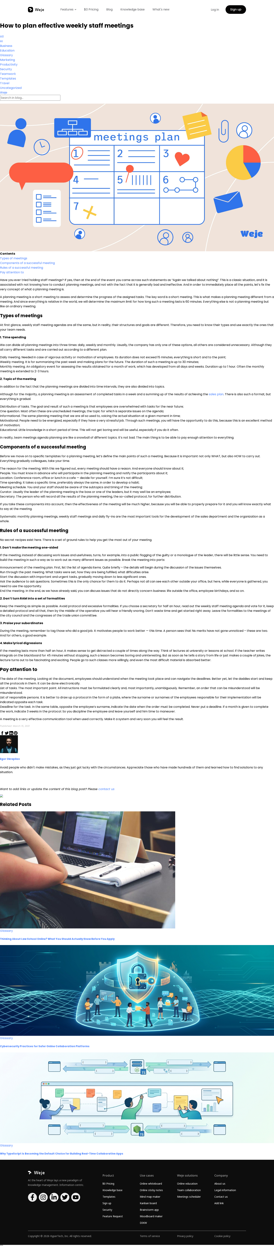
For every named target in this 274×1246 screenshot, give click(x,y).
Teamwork (8, 74)
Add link (219, 1203)
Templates (8, 78)
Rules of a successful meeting (22, 267)
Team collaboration (189, 1190)
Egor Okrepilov (10, 759)
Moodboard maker (151, 1216)
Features (66, 9)
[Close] (1, 1245)
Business (6, 46)
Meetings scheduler (189, 1196)
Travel (4, 83)
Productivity (9, 64)
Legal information (225, 1190)
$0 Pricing (91, 9)
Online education (187, 1183)
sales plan (216, 394)
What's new (160, 9)
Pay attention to (12, 272)
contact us (106, 789)
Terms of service (150, 1236)
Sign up (235, 9)
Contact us (221, 1196)
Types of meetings (13, 258)
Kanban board (148, 1203)
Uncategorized (11, 88)
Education (7, 50)
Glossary (6, 55)
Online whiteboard (151, 1183)
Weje (3, 92)
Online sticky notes (151, 1190)
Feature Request (113, 1216)
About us (219, 1183)
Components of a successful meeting (28, 263)
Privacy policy (185, 1236)
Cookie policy (222, 1236)
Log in (215, 9)
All (2, 36)
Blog (109, 9)
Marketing (7, 60)
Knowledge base (132, 9)
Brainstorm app (149, 1209)
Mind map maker (150, 1196)
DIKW (143, 1223)
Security (6, 69)
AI (1, 41)
